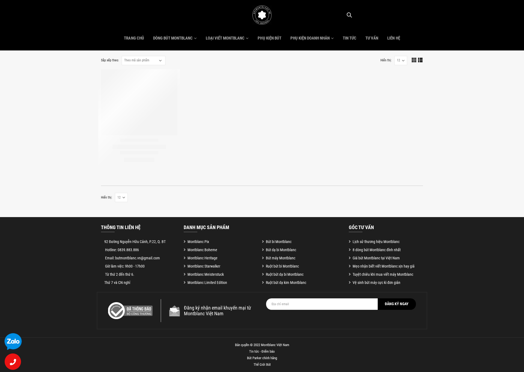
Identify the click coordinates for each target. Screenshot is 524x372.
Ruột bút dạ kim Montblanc (286, 282)
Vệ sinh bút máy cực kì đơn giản (376, 282)
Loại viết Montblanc (225, 38)
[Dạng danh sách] (420, 59)
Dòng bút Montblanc (173, 38)
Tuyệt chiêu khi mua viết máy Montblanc (383, 274)
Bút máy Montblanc (280, 258)
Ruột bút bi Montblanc (282, 266)
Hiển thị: (386, 60)
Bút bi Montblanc (278, 241)
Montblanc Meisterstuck (205, 274)
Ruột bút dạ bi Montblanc (284, 274)
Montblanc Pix (198, 241)
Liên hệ (393, 38)
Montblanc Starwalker (203, 266)
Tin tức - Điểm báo (262, 351)
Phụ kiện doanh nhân (310, 38)
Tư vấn (371, 38)
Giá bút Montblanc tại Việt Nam (376, 258)
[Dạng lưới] (414, 59)
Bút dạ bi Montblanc (281, 250)
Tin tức (349, 38)
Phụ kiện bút (269, 38)
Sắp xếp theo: (110, 60)
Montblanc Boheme (202, 250)
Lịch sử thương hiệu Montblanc (376, 241)
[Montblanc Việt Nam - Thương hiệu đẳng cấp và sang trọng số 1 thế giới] (262, 15)
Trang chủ (134, 38)
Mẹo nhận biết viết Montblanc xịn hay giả (384, 266)
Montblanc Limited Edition (207, 282)
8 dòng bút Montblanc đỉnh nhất (377, 250)
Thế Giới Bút (262, 364)
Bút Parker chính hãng (262, 358)
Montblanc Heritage (202, 258)
